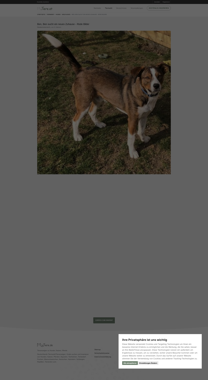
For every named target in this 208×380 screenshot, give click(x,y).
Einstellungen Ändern (148, 363)
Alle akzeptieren (130, 363)
